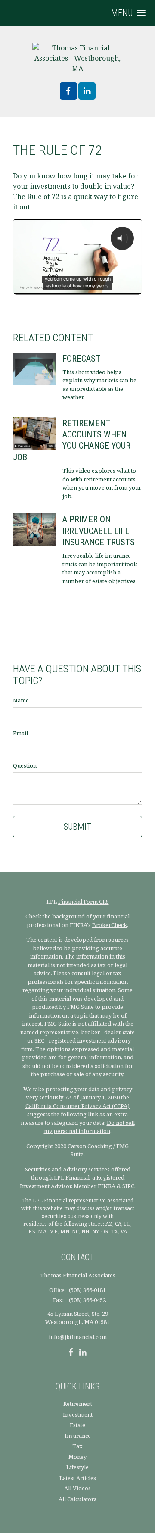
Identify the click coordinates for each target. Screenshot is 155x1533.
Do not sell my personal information (89, 1127)
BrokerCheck (109, 925)
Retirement (77, 1404)
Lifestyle (77, 1467)
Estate (77, 1425)
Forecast (81, 358)
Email (20, 733)
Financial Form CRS (83, 901)
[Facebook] (70, 1353)
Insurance (78, 1435)
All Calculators (77, 1499)
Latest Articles (77, 1478)
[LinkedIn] (83, 1353)
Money (77, 1457)
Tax (77, 1446)
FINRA (106, 1186)
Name (21, 700)
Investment (78, 1414)
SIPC (128, 1186)
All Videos (77, 1488)
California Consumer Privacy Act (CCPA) (77, 1106)
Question (25, 765)
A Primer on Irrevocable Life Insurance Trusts (98, 530)
